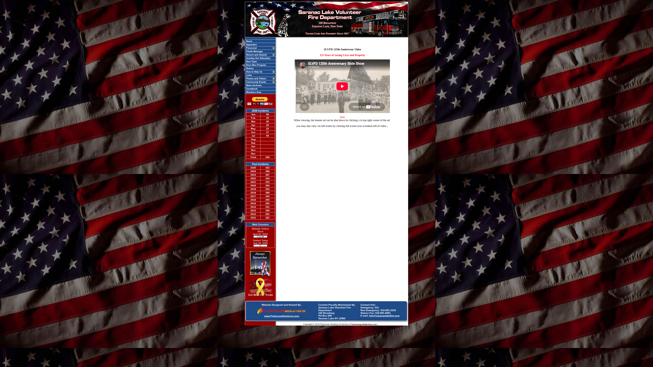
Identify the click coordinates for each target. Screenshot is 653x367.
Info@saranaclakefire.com (384, 315)
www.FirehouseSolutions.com (281, 316)
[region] (260, 67)
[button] (258, 48)
